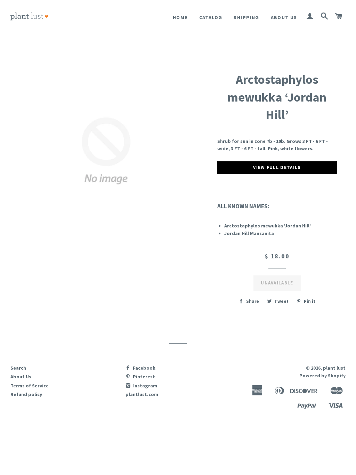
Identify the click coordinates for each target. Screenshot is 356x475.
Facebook (143, 368)
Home (180, 17)
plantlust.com (142, 394)
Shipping (246, 17)
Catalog (210, 17)
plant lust (334, 368)
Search (18, 368)
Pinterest (143, 376)
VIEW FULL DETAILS (277, 167)
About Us (284, 17)
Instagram (144, 386)
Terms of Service (29, 386)
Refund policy (26, 394)
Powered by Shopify (322, 375)
